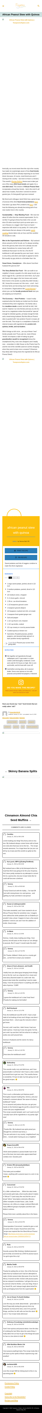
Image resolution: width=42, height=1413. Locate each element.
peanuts (22, 722)
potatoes (7, 727)
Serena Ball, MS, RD (15, 712)
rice (22, 727)
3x (18, 577)
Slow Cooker (5, 717)
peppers (31, 722)
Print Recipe (22, 550)
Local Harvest (30, 288)
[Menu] (3, 5)
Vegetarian (22, 717)
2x (14, 577)
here (36, 202)
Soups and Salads (14, 717)
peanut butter (12, 722)
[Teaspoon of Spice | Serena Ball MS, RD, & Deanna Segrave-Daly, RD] (20, 6)
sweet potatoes (32, 727)
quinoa (16, 727)
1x (10, 577)
